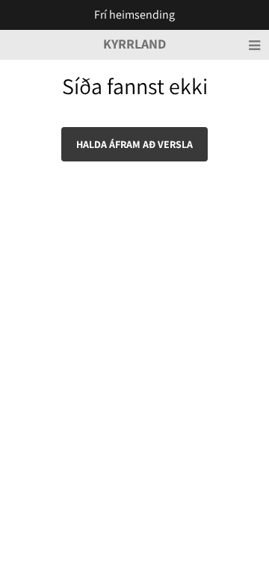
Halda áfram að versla (134, 144)
